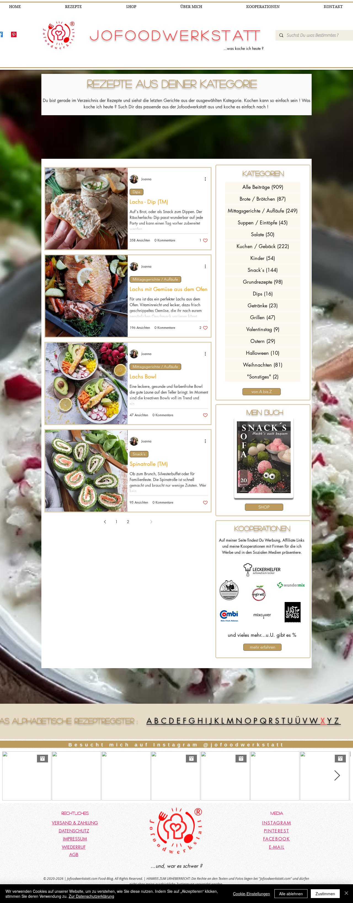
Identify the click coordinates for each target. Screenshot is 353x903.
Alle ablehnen (291, 893)
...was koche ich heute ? (244, 48)
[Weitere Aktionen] (207, 179)
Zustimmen (325, 893)
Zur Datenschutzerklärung (91, 896)
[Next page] (151, 522)
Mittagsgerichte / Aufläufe (155, 279)
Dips (136, 191)
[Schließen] (346, 894)
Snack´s (139, 454)
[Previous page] (105, 522)
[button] (263, 457)
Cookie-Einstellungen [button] (251, 893)
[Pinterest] (14, 34)
